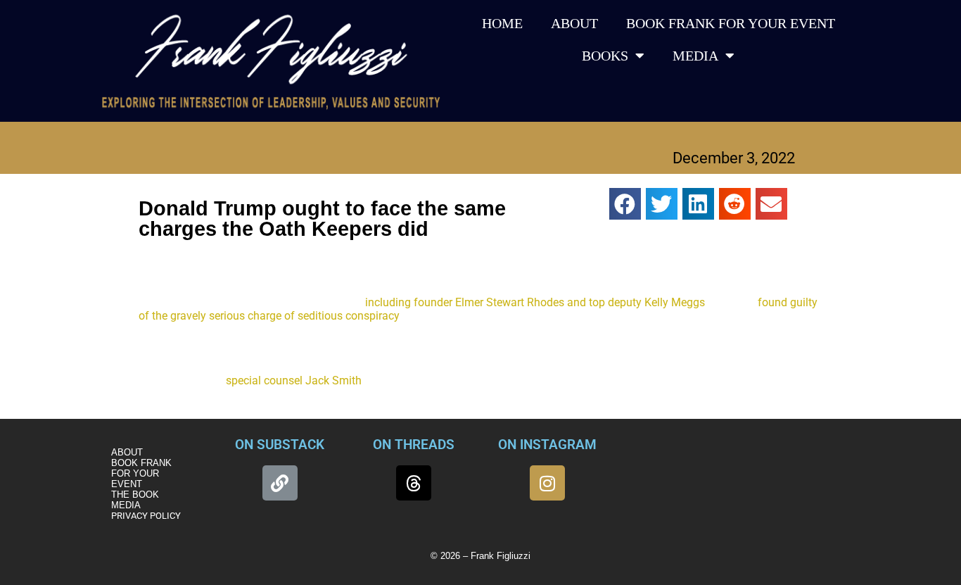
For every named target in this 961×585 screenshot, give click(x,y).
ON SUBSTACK (279, 444)
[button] (625, 204)
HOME (502, 23)
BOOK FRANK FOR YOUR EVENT (730, 23)
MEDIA (695, 55)
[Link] (280, 483)
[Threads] (413, 483)
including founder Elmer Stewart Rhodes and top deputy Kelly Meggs (535, 302)
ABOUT (574, 23)
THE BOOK (135, 494)
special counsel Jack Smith (294, 380)
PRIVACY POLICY (146, 515)
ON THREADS (413, 444)
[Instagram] (547, 483)
